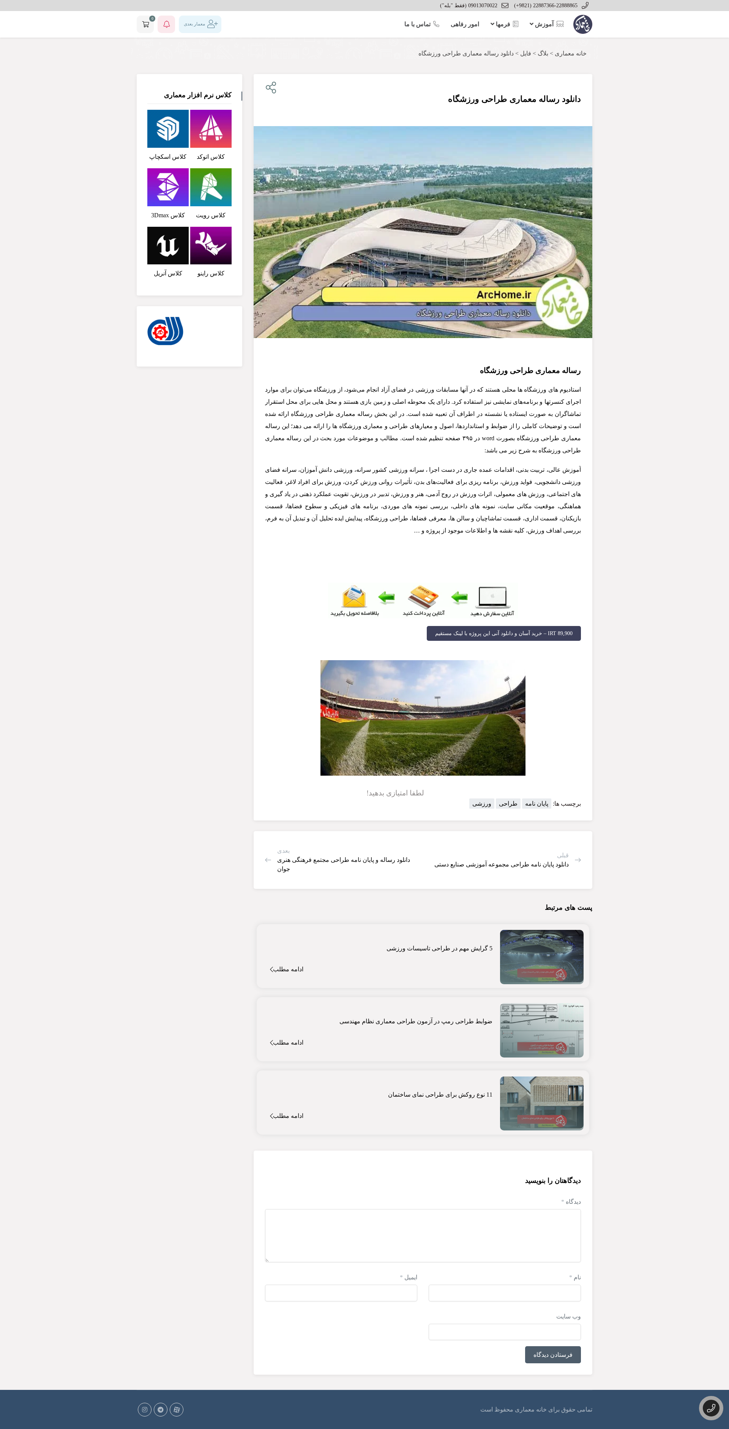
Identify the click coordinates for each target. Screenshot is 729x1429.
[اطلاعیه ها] (166, 24)
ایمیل (408, 1277)
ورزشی (481, 803)
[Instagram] (144, 1409)
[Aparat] (176, 1409)
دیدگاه (571, 1201)
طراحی (508, 803)
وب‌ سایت (568, 1316)
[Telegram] (160, 1409)
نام (575, 1277)
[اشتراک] (269, 88)
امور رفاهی (465, 24)
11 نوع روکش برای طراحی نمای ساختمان (440, 1094)
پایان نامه (536, 803)
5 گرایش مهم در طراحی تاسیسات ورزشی (439, 948)
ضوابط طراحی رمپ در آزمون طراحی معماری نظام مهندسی (415, 1021)
